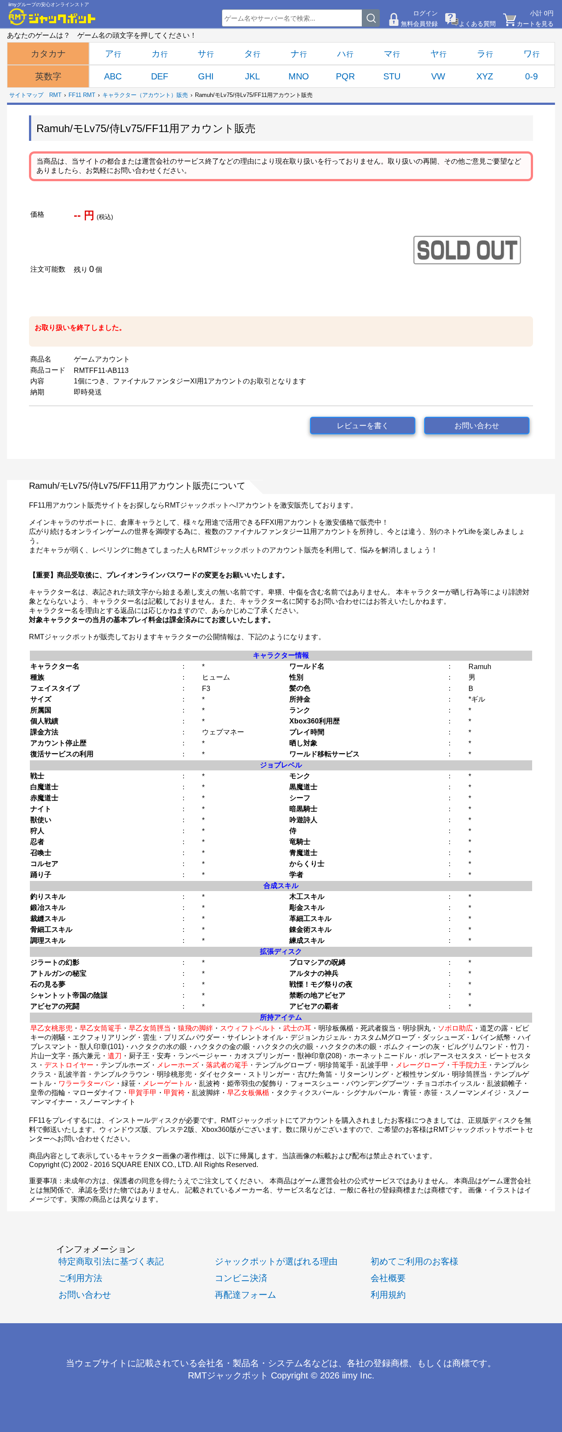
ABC (113, 76)
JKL (252, 76)
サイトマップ (26, 95)
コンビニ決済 (241, 1278)
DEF (159, 76)
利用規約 (388, 1294)
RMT (55, 95)
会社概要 (388, 1278)
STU (391, 76)
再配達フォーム (245, 1294)
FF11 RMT (81, 95)
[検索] (371, 18)
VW (438, 76)
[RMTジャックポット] (52, 16)
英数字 (48, 76)
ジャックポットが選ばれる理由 (276, 1261)
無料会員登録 (419, 24)
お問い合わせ (476, 426)
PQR (345, 76)
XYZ (484, 76)
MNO (298, 76)
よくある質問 (477, 24)
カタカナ (48, 53)
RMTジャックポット (228, 1375)
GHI (206, 76)
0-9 (531, 76)
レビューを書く (363, 426)
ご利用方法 (80, 1278)
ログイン (425, 13)
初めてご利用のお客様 (414, 1261)
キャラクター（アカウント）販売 (145, 95)
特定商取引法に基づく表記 (111, 1261)
